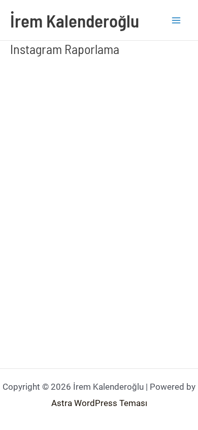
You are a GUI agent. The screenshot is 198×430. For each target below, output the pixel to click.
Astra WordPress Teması (99, 403)
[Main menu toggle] (176, 20)
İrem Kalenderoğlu (74, 20)
